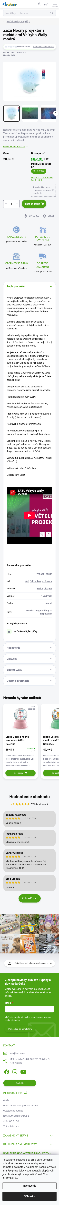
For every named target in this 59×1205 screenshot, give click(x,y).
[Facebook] (6, 1071)
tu (16, 1177)
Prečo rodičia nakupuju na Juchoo (20, 1105)
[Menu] (55, 4)
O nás (6, 1100)
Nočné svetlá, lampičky (25, 631)
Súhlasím (29, 1196)
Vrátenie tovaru (11, 1126)
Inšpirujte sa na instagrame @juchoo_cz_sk (32, 963)
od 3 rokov (47, 581)
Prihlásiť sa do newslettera (20, 1029)
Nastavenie (29, 1185)
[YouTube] (23, 1071)
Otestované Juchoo (13, 1110)
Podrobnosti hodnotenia (43, 47)
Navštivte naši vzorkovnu (16, 1116)
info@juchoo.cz (18, 1053)
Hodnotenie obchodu (29, 796)
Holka (40, 588)
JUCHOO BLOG (11, 1121)
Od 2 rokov (35, 581)
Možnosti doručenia (42, 178)
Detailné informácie (14, 147)
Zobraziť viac (29, 898)
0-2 (27, 581)
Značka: (9, 55)
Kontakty (20, 1083)
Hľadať (51, 13)
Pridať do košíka (32, 204)
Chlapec (48, 588)
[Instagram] (14, 1071)
